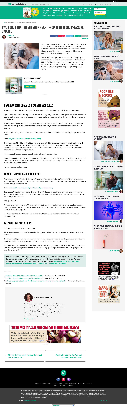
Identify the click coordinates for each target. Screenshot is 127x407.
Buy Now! (29, 86)
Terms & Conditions (85, 383)
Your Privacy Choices (66, 405)
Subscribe (109, 1)
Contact (38, 383)
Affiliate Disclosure (70, 383)
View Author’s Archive (31, 319)
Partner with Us (101, 1)
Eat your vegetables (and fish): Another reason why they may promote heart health (36, 281)
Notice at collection (56, 405)
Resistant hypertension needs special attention (23, 278)
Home (5, 22)
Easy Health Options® (30, 400)
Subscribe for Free (87, 4)
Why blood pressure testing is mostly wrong (25, 139)
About (94, 1)
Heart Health (10, 36)
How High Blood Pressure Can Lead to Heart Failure (24, 276)
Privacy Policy (46, 383)
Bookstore (108, 4)
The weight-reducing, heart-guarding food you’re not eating (31, 188)
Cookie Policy (57, 383)
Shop (101, 4)
